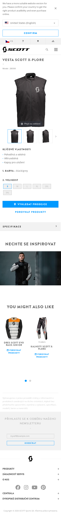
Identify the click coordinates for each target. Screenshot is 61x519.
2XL (46, 186)
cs (11, 41)
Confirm (30, 33)
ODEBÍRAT (30, 443)
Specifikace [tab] (12, 226)
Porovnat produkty (30, 212)
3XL (7, 192)
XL (37, 186)
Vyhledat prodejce (32, 204)
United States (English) (22, 23)
